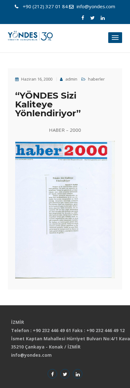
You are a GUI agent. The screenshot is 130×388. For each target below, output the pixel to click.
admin (70, 79)
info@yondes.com (96, 6)
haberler (96, 79)
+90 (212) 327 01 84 (45, 6)
